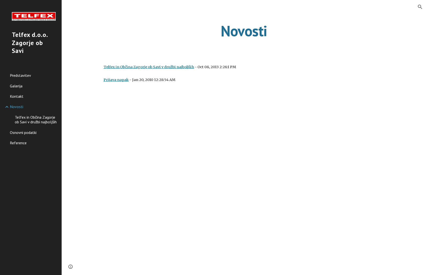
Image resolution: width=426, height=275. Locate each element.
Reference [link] (18, 142)
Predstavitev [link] (20, 75)
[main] (243, 31)
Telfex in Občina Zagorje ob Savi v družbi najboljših (149, 67)
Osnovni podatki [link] (23, 132)
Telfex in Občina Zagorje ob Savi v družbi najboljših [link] (36, 119)
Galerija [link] (16, 85)
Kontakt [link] (16, 96)
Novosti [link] (16, 106)
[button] (420, 7)
